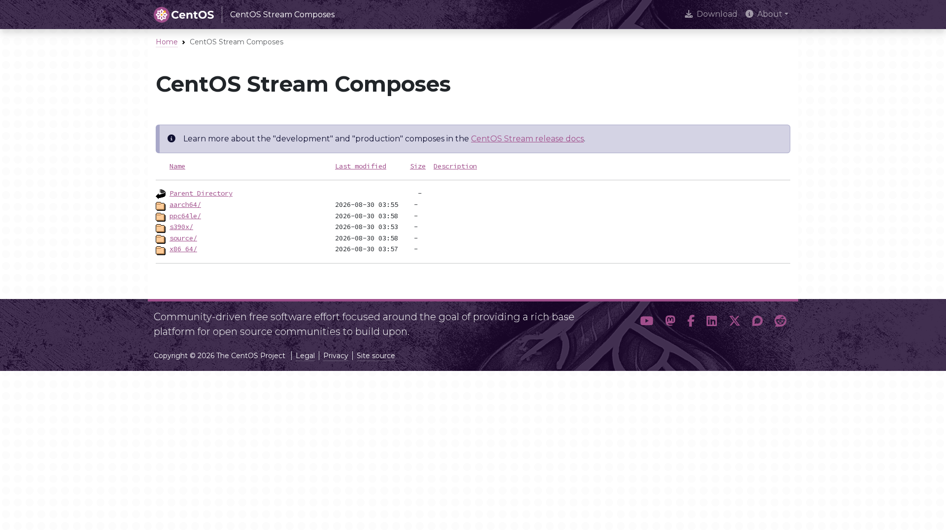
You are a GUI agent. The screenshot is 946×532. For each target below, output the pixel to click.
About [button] (769, 14)
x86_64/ (183, 248)
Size (418, 166)
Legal (305, 355)
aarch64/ (185, 204)
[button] (646, 321)
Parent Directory (201, 193)
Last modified (360, 166)
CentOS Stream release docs (527, 138)
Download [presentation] (717, 14)
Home (167, 41)
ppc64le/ (185, 215)
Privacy (335, 355)
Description (455, 166)
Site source (376, 355)
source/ (183, 237)
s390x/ (181, 226)
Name (177, 166)
